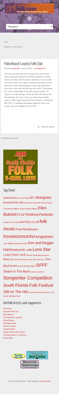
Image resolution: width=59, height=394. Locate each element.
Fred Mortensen (27, 229)
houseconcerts (18, 236)
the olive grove (45, 292)
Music (6, 259)
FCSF (21, 214)
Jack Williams (8, 243)
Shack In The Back (16, 271)
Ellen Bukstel (8, 314)
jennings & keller (21, 243)
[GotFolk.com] (29, 12)
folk (22, 222)
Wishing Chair (14, 296)
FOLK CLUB (31, 222)
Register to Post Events (13, 47)
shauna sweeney (37, 272)
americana (9, 197)
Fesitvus (32, 214)
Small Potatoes (9, 329)
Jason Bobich (45, 381)
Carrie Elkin (28, 203)
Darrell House (8, 320)
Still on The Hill (15, 292)
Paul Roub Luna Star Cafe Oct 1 (32, 259)
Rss (29, 19)
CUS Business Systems (12, 317)
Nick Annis (15, 259)
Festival (45, 214)
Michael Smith (31, 255)
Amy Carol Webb (23, 198)
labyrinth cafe (22, 249)
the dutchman (33, 292)
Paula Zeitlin (8, 338)
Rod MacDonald (9, 323)
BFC (32, 197)
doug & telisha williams (29, 209)
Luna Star (42, 249)
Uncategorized (40, 68)
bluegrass (43, 197)
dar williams (14, 209)
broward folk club (13, 202)
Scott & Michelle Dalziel (26, 266)
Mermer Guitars (9, 326)
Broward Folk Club (10, 311)
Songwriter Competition (27, 277)
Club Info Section (48, 127)
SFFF (42, 265)
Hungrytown (43, 237)
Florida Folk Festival (11, 222)
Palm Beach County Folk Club (23, 64)
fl (52, 214)
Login (6, 42)
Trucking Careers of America (14, 335)
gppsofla (16, 68)
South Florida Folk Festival (28, 285)
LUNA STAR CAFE (14, 255)
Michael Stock (43, 255)
